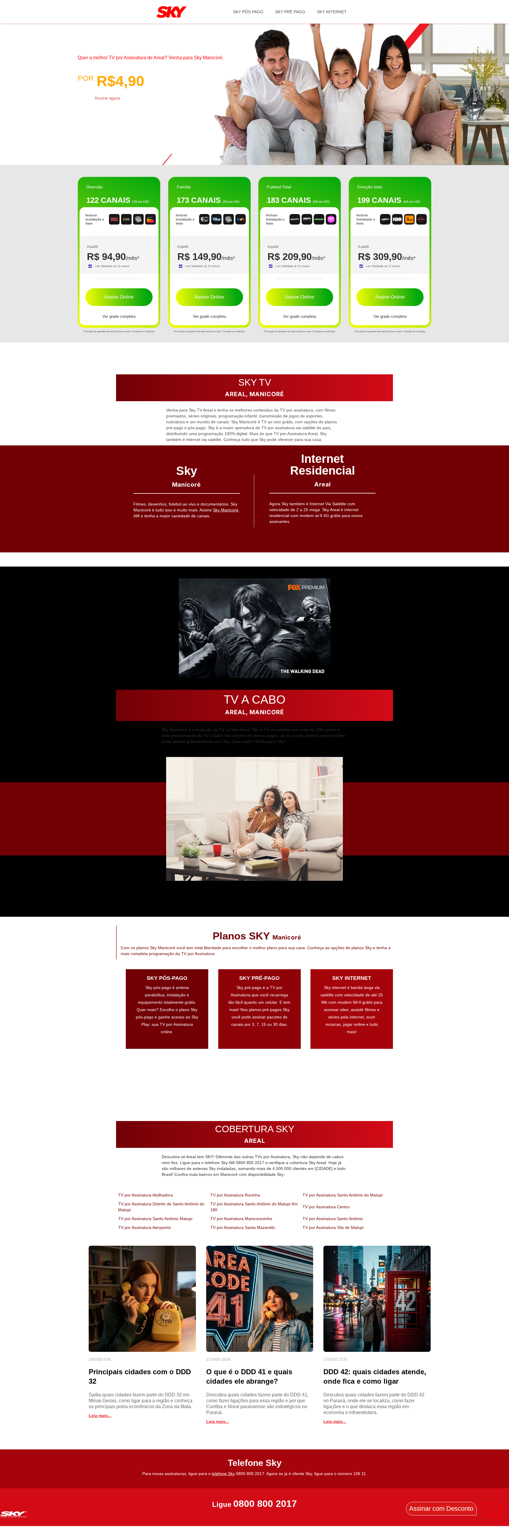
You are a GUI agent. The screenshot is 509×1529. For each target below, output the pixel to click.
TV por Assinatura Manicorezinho (241, 1218)
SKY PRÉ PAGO (290, 11)
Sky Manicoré (225, 510)
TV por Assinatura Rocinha (235, 1195)
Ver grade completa (119, 316)
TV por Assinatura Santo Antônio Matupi (155, 1218)
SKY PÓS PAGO (248, 11)
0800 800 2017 (265, 1503)
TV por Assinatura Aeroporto (144, 1227)
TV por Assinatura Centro (326, 1206)
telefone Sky (223, 1473)
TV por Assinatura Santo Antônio (333, 1218)
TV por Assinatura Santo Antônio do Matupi (343, 1195)
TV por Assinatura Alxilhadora (145, 1195)
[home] (171, 12)
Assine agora (107, 98)
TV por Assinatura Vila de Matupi (333, 1227)
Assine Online (119, 296)
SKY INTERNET (332, 11)
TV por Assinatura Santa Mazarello (242, 1227)
